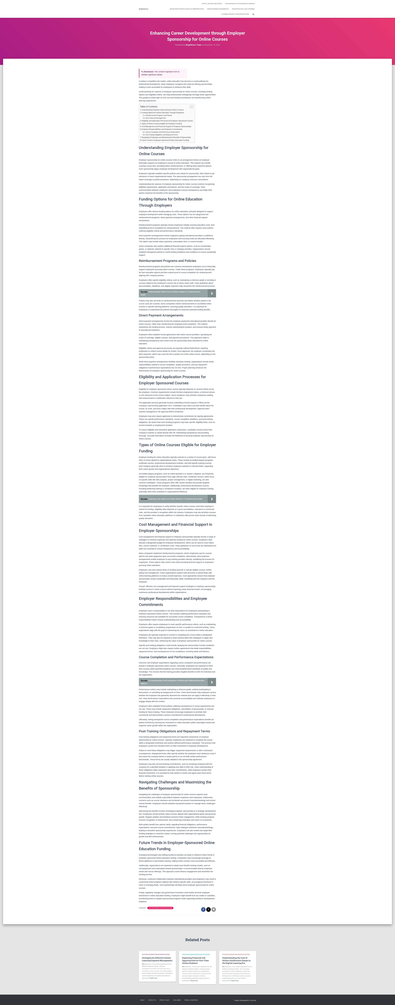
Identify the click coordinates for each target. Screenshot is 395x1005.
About (142, 1000)
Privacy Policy (165, 1000)
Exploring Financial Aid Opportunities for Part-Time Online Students (195, 960)
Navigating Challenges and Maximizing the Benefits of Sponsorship (166, 137)
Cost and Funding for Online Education (160, 907)
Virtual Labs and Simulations (212, 3)
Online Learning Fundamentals (218, 9)
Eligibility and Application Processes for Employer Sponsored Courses (167, 121)
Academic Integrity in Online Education (235, 14)
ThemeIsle (252, 1000)
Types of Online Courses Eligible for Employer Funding (162, 124)
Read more (153, 978)
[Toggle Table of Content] (190, 106)
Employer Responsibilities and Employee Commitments (162, 129)
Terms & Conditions (191, 1000)
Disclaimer (177, 1000)
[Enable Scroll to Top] (391, 1000)
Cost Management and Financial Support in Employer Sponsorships (166, 126)
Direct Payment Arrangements (156, 118)
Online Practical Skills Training (243, 9)
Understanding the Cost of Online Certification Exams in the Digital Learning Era (236, 960)
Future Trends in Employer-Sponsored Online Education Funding (165, 140)
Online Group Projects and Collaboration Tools (187, 9)
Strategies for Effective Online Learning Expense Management (157, 959)
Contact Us (152, 1000)
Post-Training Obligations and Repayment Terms (162, 135)
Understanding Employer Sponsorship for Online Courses (163, 110)
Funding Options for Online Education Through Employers (163, 113)
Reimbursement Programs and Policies (159, 115)
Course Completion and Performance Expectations (163, 132)
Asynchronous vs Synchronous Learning (240, 3)
